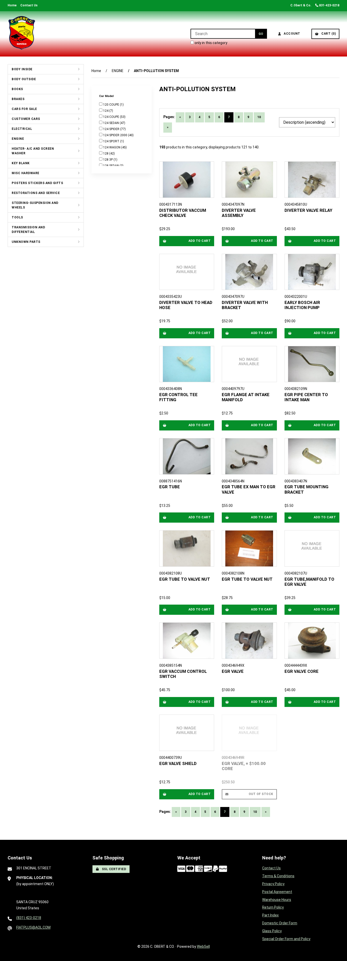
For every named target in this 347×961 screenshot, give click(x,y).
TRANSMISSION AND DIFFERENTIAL (28, 230)
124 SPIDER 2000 (115, 135)
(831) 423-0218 (28, 918)
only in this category (210, 43)
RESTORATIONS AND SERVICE (36, 193)
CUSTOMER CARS (26, 119)
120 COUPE (111, 104)
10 (259, 117)
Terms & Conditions (278, 876)
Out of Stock (261, 794)
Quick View (188, 211)
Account (291, 33)
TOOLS (17, 217)
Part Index (270, 915)
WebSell (203, 946)
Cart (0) (328, 33)
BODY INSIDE (22, 69)
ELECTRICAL (22, 129)
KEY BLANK (21, 163)
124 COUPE (111, 117)
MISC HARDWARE (25, 173)
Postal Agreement (277, 892)
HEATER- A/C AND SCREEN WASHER (33, 151)
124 (106, 111)
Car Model (106, 96)
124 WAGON (112, 147)
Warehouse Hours (276, 900)
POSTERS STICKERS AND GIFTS (37, 183)
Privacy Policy (273, 884)
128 (106, 153)
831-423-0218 (328, 5)
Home (12, 5)
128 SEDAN (111, 166)
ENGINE (18, 139)
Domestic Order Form (279, 923)
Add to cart (199, 241)
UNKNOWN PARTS (26, 242)
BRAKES (18, 99)
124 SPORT (111, 141)
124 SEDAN (111, 123)
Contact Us (29, 5)
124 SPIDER (111, 129)
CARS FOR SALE (24, 109)
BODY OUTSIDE (24, 79)
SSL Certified (113, 869)
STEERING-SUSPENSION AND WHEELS (35, 205)
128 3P (108, 159)
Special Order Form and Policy (286, 939)
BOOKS (17, 89)
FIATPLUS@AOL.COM (33, 927)
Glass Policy (272, 931)
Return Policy (273, 907)
